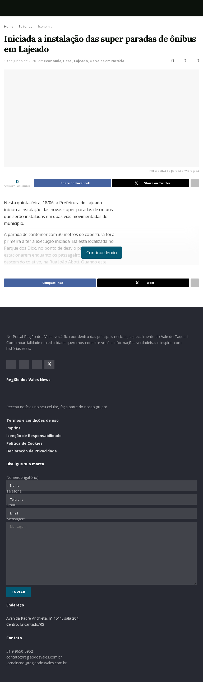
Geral (67, 60)
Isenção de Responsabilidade (34, 435)
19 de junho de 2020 (20, 60)
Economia (45, 26)
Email (11, 504)
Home (8, 26)
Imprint (13, 427)
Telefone (14, 491)
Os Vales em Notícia (107, 60)
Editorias (25, 26)
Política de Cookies (24, 443)
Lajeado (81, 60)
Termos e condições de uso (32, 420)
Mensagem (16, 518)
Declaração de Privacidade (31, 450)
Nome (22, 477)
